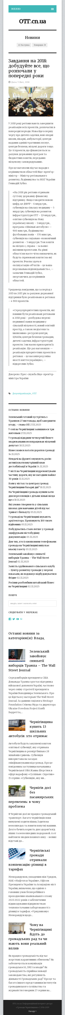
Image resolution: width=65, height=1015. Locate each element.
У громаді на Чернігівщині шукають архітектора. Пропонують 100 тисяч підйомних (30, 520)
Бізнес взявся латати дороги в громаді (31, 450)
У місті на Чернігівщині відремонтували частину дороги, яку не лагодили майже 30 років (32, 475)
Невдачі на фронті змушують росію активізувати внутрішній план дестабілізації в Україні (29, 462)
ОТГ (34, 393)
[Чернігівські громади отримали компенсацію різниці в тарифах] (16, 854)
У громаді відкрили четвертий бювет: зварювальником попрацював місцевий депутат (31, 441)
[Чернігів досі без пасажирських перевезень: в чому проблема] (16, 791)
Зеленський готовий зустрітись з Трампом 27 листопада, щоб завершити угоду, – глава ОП (31, 421)
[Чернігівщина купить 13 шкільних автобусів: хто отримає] (16, 726)
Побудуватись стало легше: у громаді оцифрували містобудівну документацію (31, 533)
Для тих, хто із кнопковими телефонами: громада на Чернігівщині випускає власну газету (32, 545)
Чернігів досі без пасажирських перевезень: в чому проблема (31, 797)
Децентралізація (21, 393)
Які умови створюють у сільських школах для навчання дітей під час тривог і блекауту (29, 508)
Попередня (39, 45)
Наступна (24, 45)
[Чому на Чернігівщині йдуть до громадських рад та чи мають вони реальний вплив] (16, 928)
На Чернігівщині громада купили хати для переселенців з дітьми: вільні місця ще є (31, 496)
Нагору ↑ (32, 1011)
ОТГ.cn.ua (32, 21)
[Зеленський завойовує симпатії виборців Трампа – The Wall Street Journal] (16, 656)
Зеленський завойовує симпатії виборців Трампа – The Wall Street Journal (28, 558)
